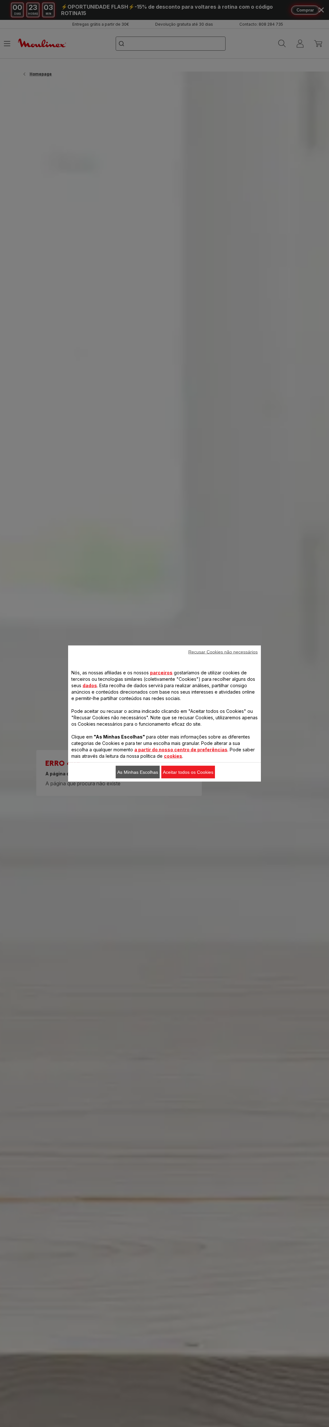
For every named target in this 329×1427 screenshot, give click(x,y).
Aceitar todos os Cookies (188, 772)
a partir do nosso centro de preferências (180, 749)
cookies (173, 756)
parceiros (161, 672)
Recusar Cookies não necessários (223, 651)
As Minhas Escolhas (137, 772)
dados (90, 685)
